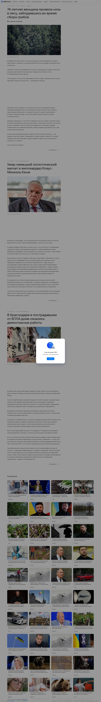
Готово (50, 358)
